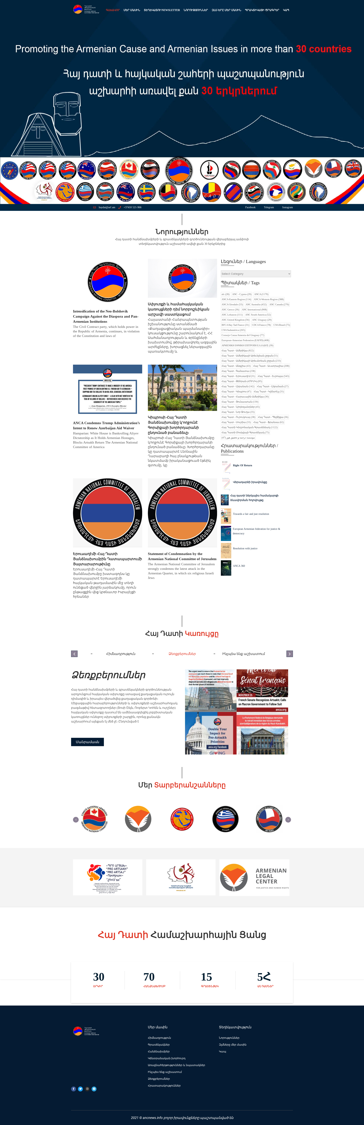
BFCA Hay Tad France (235, 324)
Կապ (286, 10)
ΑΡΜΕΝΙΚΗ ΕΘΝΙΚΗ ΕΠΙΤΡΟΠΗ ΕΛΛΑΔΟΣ (247, 345)
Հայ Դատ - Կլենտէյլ (269, 391)
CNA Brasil (282, 324)
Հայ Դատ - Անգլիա (236, 365)
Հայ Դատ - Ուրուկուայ (238, 417)
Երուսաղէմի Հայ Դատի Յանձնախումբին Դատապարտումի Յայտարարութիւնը (107, 559)
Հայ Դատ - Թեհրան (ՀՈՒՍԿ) (242, 381)
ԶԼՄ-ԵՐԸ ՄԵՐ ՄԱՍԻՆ (226, 10)
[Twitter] (80, 1089)
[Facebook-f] (73, 1089)
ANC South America (258, 314)
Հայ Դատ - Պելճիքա (273, 417)
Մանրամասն (87, 744)
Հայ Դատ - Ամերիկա (238, 350)
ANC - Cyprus (241, 294)
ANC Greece (230, 309)
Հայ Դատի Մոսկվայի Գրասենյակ (245, 432)
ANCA (261, 294)
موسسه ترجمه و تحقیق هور (238, 437)
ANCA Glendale (232, 304)
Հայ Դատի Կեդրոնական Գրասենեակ (250, 427)
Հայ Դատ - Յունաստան (240, 401)
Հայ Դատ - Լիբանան (238, 386)
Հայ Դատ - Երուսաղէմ (238, 376)
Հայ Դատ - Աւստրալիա (271, 365)
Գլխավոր (113, 10)
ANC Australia (256, 304)
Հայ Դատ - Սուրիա (236, 422)
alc (225, 294)
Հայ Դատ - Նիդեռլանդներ (241, 406)
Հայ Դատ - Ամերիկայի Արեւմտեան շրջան (251, 360)
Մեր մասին (132, 10)
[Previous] (76, 820)
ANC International (254, 309)
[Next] (288, 820)
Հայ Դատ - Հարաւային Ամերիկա (245, 396)
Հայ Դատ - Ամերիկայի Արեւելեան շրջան (250, 355)
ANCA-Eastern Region (236, 299)
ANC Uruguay (261, 319)
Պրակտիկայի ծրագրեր (262, 10)
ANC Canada (279, 304)
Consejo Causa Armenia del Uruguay (243, 335)
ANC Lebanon (232, 314)
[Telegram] (94, 1089)
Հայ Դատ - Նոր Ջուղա (238, 412)
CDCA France (261, 324)
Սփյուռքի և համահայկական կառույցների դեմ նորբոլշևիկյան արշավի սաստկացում (178, 309)
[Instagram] (87, 1089)
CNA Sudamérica (233, 330)
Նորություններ (196, 10)
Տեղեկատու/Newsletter (162, 10)
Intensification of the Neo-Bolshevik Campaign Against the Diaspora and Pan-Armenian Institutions (105, 316)
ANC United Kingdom (235, 319)
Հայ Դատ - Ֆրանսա (268, 422)
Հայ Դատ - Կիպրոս (236, 391)
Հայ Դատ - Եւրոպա (273, 376)
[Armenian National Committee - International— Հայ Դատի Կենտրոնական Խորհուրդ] (85, 10)
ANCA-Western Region (269, 299)
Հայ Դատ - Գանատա (238, 371)
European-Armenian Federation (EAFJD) (245, 340)
